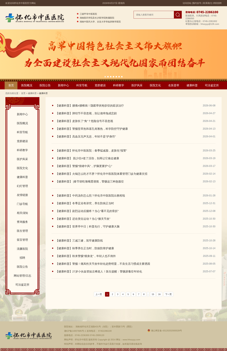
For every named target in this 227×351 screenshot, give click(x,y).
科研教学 (118, 85)
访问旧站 (187, 3)
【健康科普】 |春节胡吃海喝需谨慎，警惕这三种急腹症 (90, 181)
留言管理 (22, 239)
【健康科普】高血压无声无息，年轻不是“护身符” (86, 136)
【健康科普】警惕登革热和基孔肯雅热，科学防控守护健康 (92, 128)
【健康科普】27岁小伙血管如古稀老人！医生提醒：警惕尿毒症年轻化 (99, 271)
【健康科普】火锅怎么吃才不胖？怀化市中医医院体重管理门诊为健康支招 (101, 173)
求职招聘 (217, 3)
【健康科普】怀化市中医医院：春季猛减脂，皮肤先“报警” (91, 150)
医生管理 (22, 230)
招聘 (22, 257)
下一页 (168, 294)
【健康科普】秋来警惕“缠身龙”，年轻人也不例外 (86, 256)
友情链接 (22, 195)
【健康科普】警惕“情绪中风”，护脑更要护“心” (84, 166)
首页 (11, 85)
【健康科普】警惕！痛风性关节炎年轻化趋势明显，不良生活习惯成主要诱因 (103, 263)
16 (159, 294)
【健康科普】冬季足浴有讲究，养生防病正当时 (85, 203)
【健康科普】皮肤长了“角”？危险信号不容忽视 (84, 121)
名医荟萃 (173, 85)
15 (153, 294)
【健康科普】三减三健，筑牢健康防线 (79, 240)
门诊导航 (22, 203)
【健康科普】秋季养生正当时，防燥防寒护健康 (85, 248)
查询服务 (22, 221)
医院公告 (45, 85)
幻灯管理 (22, 186)
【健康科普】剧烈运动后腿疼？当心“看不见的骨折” (87, 211)
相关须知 (22, 212)
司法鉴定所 (212, 85)
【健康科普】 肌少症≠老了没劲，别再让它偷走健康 (87, 158)
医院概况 (26, 85)
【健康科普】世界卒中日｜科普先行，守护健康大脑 (88, 226)
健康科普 (192, 85)
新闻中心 (63, 85)
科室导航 (81, 85)
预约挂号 (197, 3)
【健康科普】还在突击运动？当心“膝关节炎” (83, 218)
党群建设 (100, 85)
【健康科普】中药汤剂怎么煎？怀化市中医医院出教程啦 (90, 195)
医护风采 (137, 85)
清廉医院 (22, 248)
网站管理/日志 (22, 275)
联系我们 (207, 3)
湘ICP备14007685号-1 (75, 331)
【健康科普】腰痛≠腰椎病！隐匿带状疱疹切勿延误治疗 (90, 105)
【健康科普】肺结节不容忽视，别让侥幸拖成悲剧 (86, 113)
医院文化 (155, 85)
